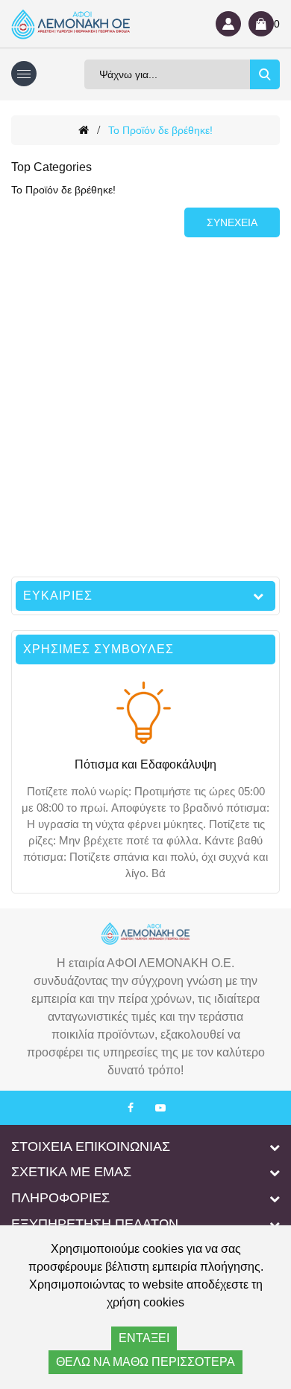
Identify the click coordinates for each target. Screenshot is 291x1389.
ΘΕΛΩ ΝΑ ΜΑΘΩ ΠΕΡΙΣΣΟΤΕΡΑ (145, 1362)
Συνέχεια (232, 222)
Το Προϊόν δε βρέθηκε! (160, 130)
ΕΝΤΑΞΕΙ (144, 1338)
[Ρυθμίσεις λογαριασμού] (228, 24)
